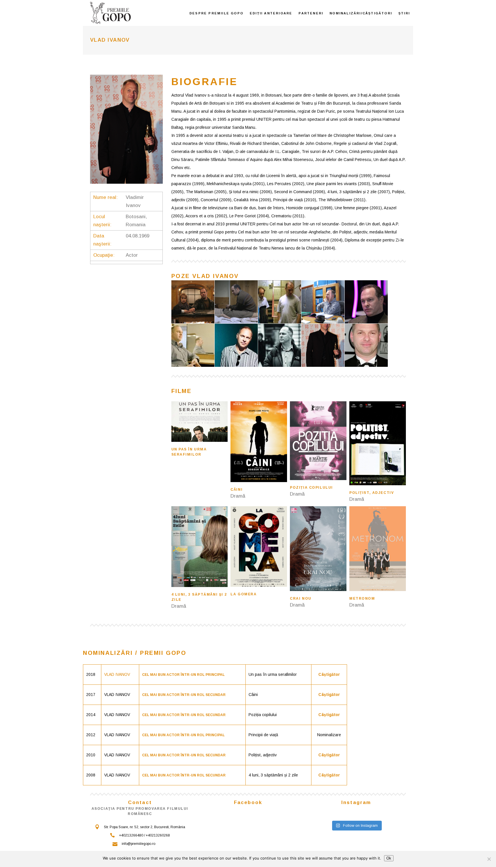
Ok (388, 858)
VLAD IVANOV (117, 674)
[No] (489, 859)
